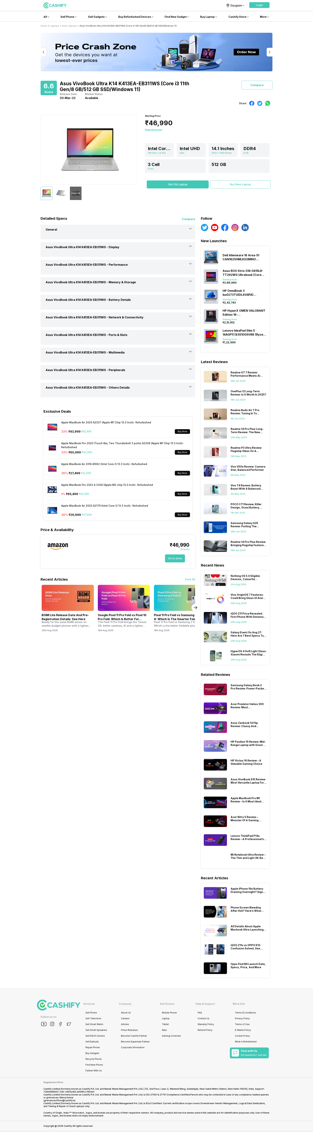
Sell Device (167, 1003)
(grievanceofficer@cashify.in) (59, 1100)
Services (89, 1003)
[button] (259, 5)
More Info (239, 1003)
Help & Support (205, 1003)
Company (125, 1003)
